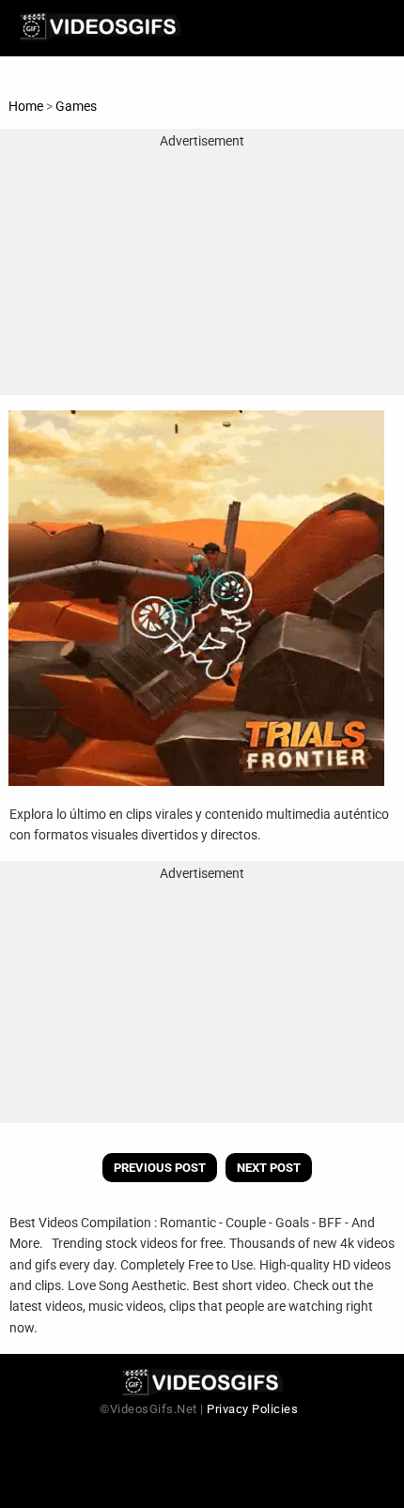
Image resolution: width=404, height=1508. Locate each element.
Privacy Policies (252, 1409)
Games (76, 106)
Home (25, 106)
